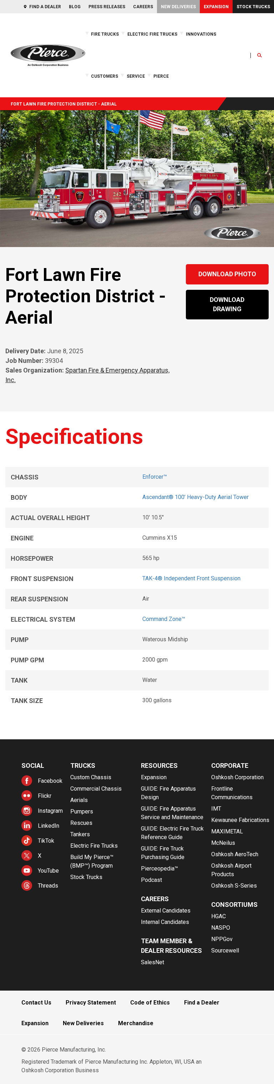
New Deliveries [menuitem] (178, 6)
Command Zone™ (163, 619)
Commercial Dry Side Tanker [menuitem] (241, 81)
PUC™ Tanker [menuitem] (226, 93)
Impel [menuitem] (6, 81)
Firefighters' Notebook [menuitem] (180, 75)
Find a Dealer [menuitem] (45, 6)
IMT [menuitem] (216, 808)
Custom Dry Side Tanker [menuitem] (237, 87)
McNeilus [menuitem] (223, 842)
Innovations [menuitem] (201, 34)
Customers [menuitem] (104, 76)
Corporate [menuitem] (229, 765)
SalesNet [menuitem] (152, 962)
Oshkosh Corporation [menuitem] (237, 777)
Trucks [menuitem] (82, 765)
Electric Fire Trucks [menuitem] (152, 34)
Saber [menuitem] (7, 87)
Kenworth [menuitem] (45, 87)
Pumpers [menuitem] (81, 811)
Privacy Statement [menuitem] (91, 1002)
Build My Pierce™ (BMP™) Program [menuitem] (91, 861)
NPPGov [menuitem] (222, 939)
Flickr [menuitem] (44, 795)
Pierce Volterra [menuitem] (15, 69)
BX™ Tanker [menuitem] (224, 64)
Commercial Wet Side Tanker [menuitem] (234, 72)
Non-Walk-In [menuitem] (196, 75)
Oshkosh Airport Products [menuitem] (231, 870)
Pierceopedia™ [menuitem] (159, 868)
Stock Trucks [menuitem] (253, 6)
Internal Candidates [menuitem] (165, 922)
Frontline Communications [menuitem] (232, 793)
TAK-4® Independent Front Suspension (191, 578)
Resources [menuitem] (159, 765)
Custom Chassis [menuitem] (90, 777)
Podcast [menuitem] (151, 880)
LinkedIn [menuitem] (48, 825)
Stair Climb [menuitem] (47, 69)
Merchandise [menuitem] (135, 1023)
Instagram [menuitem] (50, 810)
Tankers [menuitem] (80, 834)
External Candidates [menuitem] (166, 910)
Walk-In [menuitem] (191, 81)
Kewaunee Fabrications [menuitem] (240, 820)
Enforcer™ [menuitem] (9, 75)
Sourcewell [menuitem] (225, 950)
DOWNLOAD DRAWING (227, 304)
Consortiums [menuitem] (234, 904)
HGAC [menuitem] (218, 916)
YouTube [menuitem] (48, 870)
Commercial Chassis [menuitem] (96, 788)
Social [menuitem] (32, 765)
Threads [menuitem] (48, 885)
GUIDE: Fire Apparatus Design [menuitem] (168, 793)
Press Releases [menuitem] (106, 6)
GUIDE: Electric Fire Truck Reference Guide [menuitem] (200, 93)
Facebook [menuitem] (50, 780)
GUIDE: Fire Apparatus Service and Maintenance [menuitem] (172, 813)
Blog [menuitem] (75, 6)
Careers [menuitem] (143, 6)
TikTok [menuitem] (46, 840)
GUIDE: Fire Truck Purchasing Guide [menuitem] (162, 852)
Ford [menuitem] (40, 69)
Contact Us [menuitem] (36, 1002)
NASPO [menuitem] (220, 927)
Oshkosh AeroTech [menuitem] (234, 854)
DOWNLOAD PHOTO (227, 274)
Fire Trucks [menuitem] (105, 34)
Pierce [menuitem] (161, 76)
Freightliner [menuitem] (47, 75)
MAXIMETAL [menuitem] (227, 831)
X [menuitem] (39, 855)
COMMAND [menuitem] (194, 69)
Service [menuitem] (136, 76)
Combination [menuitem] (196, 64)
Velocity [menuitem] (9, 93)
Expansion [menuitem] (216, 6)
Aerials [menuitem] (79, 800)
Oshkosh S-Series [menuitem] (234, 885)
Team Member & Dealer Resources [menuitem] (171, 945)
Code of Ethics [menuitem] (150, 1002)
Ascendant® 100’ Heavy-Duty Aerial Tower (195, 497)
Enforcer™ (154, 476)
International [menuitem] (48, 81)
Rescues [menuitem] (81, 823)
